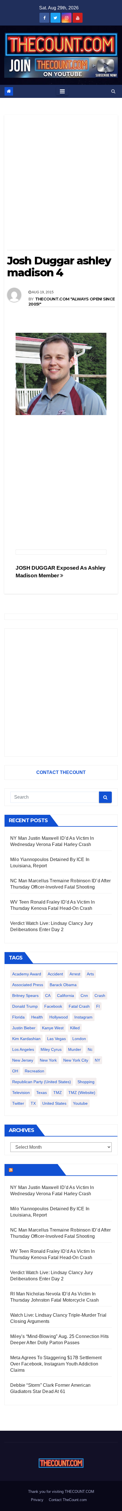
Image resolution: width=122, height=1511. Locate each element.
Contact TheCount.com (68, 1500)
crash (99, 995)
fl (98, 1006)
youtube (80, 1103)
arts (90, 974)
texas (41, 1092)
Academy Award (26, 974)
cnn (84, 995)
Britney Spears (25, 995)
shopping (85, 1081)
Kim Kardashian (26, 1038)
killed (75, 1028)
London (79, 1038)
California (65, 995)
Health (37, 1017)
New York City (75, 1060)
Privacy (37, 1500)
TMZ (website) (81, 1092)
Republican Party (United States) (41, 1081)
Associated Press (27, 984)
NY (97, 1060)
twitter (18, 1103)
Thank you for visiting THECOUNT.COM (61, 1491)
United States (54, 1103)
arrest (75, 974)
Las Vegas (56, 1038)
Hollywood (58, 1017)
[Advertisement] (61, 184)
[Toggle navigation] (62, 91)
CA (48, 995)
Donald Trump (25, 1006)
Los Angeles (23, 1049)
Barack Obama (63, 984)
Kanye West (53, 1028)
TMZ (57, 1092)
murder (74, 1049)
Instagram (83, 1017)
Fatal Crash (79, 1006)
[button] (113, 91)
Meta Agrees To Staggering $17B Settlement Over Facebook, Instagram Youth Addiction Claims (56, 1364)
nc (90, 1049)
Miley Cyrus (51, 1049)
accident (55, 974)
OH (15, 1071)
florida (18, 1017)
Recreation (34, 1071)
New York (48, 1060)
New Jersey (22, 1060)
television (21, 1092)
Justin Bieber (23, 1028)
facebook (53, 1006)
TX (33, 1103)
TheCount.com (34, 1170)
